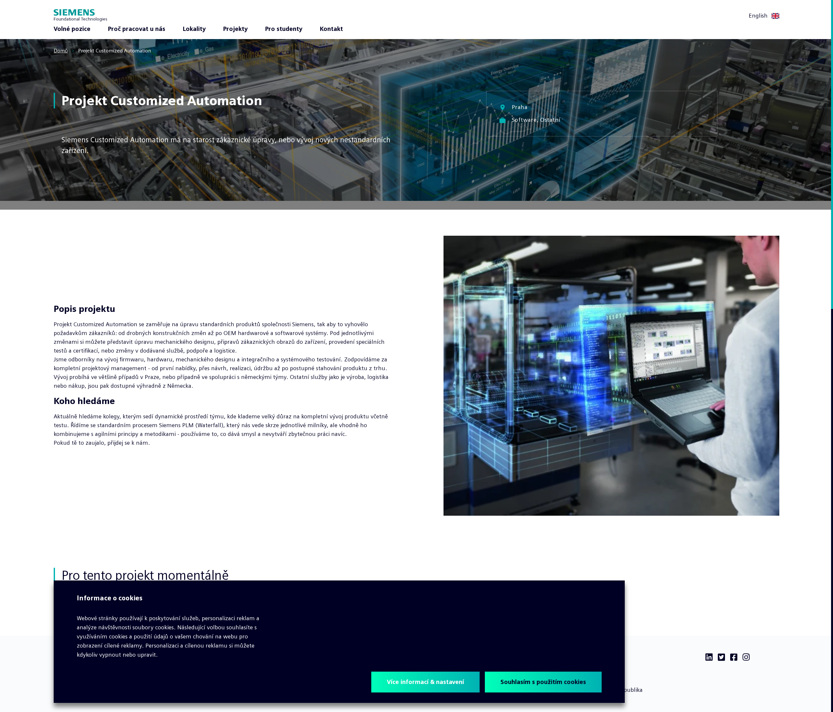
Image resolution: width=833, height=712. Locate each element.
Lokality (194, 29)
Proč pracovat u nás (136, 29)
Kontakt (331, 29)
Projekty (235, 29)
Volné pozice (72, 29)
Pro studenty (283, 29)
